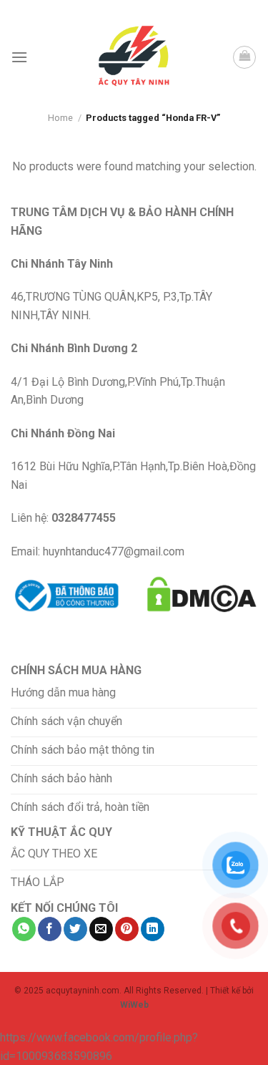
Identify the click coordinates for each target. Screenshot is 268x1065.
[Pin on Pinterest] (127, 929)
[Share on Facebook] (49, 929)
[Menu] (19, 56)
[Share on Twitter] (75, 929)
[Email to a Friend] (101, 929)
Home (60, 117)
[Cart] (244, 57)
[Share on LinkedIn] (152, 929)
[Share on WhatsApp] (24, 929)
